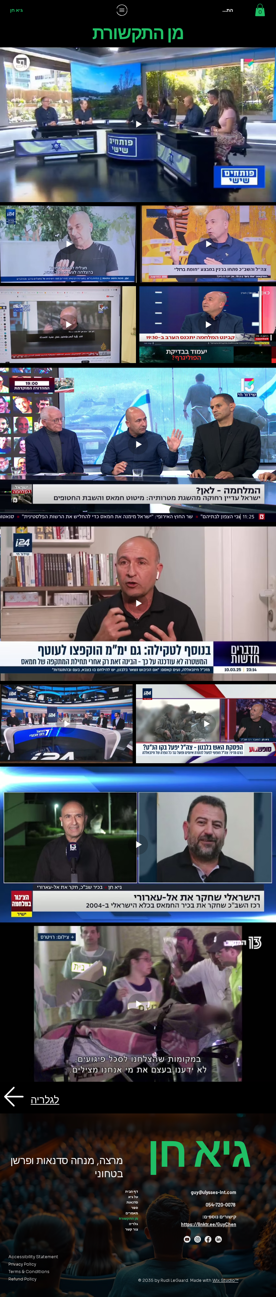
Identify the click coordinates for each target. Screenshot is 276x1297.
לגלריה (45, 1100)
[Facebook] (208, 1239)
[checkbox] (16, 348)
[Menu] (122, 10)
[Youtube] (187, 1239)
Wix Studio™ (225, 1280)
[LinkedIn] (218, 1239)
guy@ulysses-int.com (213, 1192)
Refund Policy (22, 1278)
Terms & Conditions (28, 1271)
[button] (260, 10)
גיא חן (16, 10)
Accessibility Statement (33, 1256)
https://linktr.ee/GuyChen (208, 1224)
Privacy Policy (22, 1264)
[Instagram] (197, 1239)
